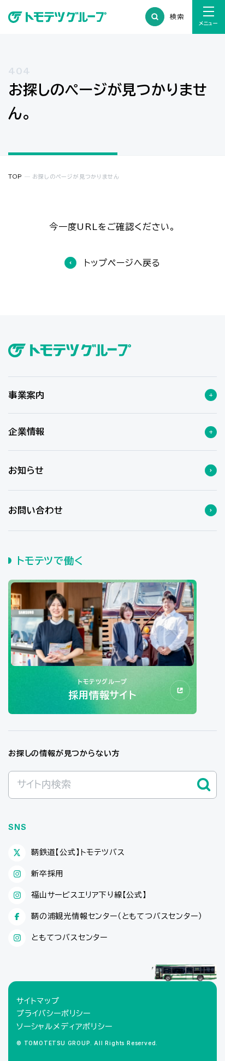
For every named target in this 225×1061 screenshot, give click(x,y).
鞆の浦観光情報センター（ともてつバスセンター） (116, 916)
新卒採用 (47, 873)
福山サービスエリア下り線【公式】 (89, 895)
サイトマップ (38, 1001)
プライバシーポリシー (53, 1013)
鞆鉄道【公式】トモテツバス (78, 852)
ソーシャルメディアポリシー (64, 1026)
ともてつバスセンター (69, 937)
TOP (15, 176)
